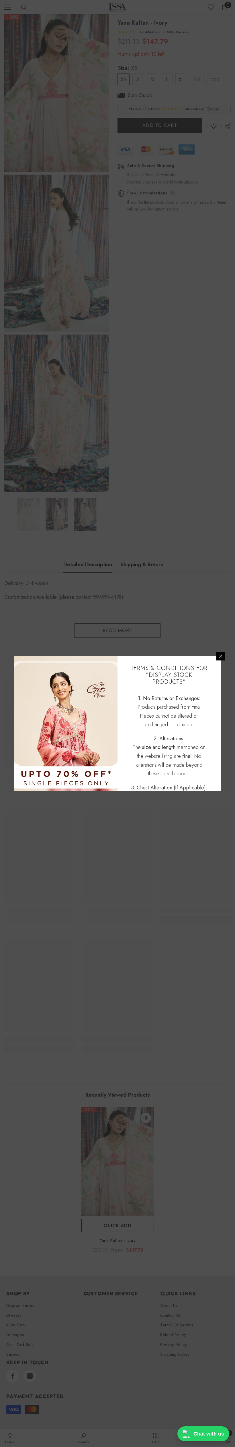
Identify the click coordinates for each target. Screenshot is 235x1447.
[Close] (220, 656)
